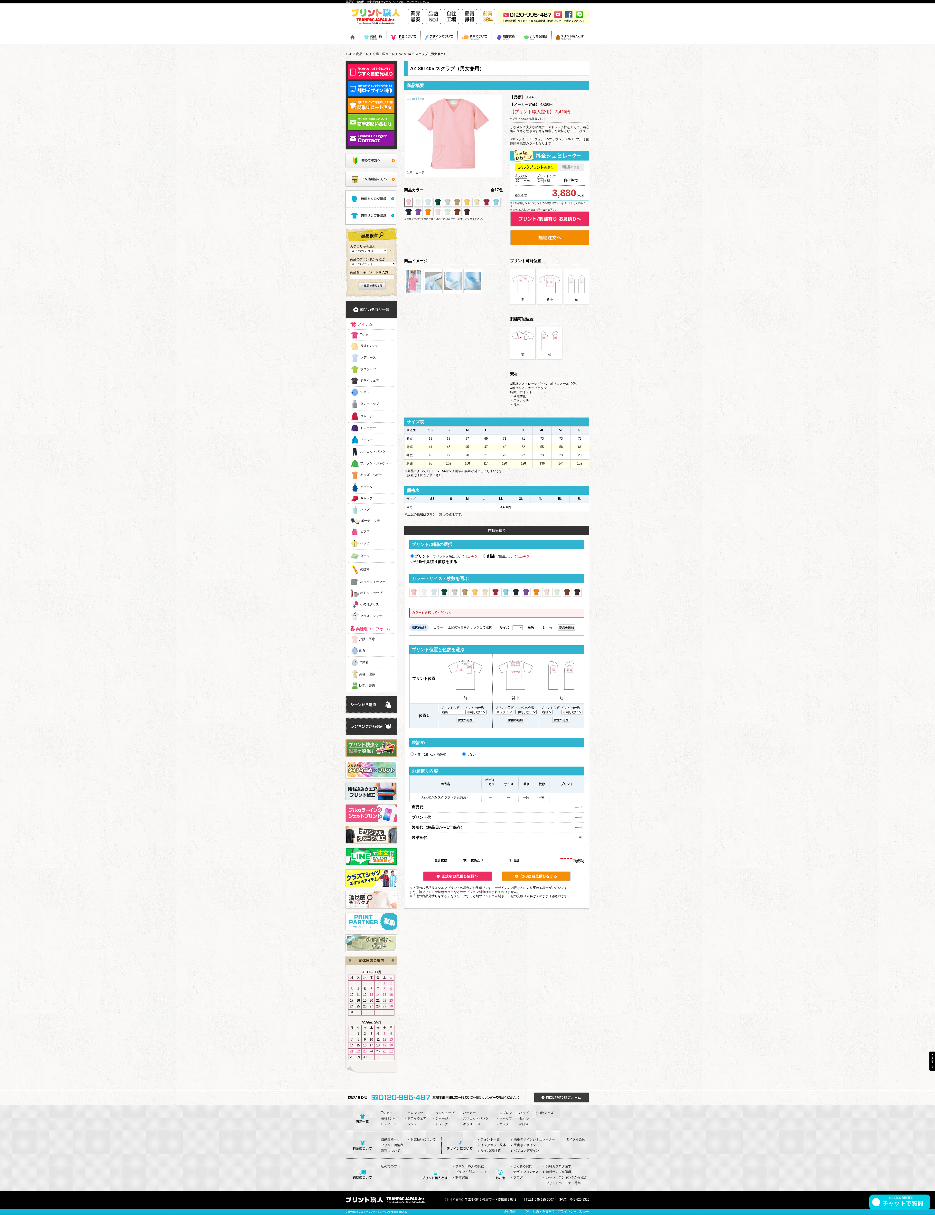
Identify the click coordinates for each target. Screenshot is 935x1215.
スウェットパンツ (372, 451)
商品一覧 (362, 54)
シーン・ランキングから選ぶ (566, 1177)
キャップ (366, 498)
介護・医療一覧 (384, 54)
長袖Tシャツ (369, 346)
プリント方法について (471, 1172)
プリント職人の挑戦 (469, 1166)
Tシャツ (366, 335)
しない (471, 754)
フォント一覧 (490, 1139)
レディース (368, 358)
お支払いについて (423, 1139)
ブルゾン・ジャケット (376, 463)
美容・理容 (367, 674)
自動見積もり (390, 1139)
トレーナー (368, 428)
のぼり (365, 569)
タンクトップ (369, 404)
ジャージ (366, 416)
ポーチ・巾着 (370, 521)
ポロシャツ (368, 369)
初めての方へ (390, 1166)
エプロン (366, 487)
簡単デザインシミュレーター (534, 1139)
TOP (349, 54)
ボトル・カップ (371, 593)
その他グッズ (369, 604)
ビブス (365, 531)
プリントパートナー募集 (563, 1183)
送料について (390, 1150)
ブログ (518, 1177)
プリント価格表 (392, 1145)
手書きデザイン (525, 1145)
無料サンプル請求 (558, 1172)
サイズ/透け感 (491, 1150)
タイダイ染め (575, 1139)
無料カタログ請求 (558, 1166)
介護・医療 (367, 639)
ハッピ (365, 543)
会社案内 (510, 1211)
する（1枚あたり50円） (431, 754)
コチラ (472, 556)
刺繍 (491, 556)
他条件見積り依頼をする (435, 562)
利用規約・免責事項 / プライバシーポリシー (557, 1211)
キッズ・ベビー (371, 475)
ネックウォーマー (372, 582)
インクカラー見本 (493, 1145)
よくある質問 (522, 1166)
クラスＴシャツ (371, 616)
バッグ (365, 509)
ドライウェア (369, 380)
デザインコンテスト (527, 1172)
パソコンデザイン (526, 1150)
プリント (422, 556)
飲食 (362, 650)
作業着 (364, 662)
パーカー (366, 439)
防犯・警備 (367, 685)
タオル (365, 556)
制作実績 (461, 1177)
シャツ (365, 392)
